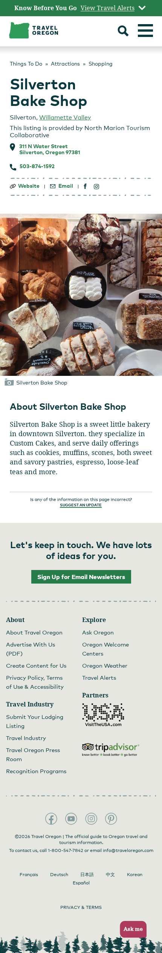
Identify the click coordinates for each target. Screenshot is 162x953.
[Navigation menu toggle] (145, 30)
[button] (131, 929)
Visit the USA (103, 715)
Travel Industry (26, 737)
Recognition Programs (36, 771)
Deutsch (59, 874)
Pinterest (111, 819)
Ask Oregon (98, 632)
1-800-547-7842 (65, 850)
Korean (134, 874)
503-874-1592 (37, 166)
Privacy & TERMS (81, 907)
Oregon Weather (104, 665)
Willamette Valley (65, 117)
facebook (85, 186)
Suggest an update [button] (81, 505)
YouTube (71, 819)
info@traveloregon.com (128, 850)
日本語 (87, 874)
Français (29, 874)
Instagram (91, 819)
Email (65, 186)
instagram (96, 186)
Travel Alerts (99, 677)
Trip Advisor (110, 750)
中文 (110, 874)
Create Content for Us (36, 665)
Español (81, 883)
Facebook (51, 819)
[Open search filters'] (123, 31)
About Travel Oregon (34, 632)
